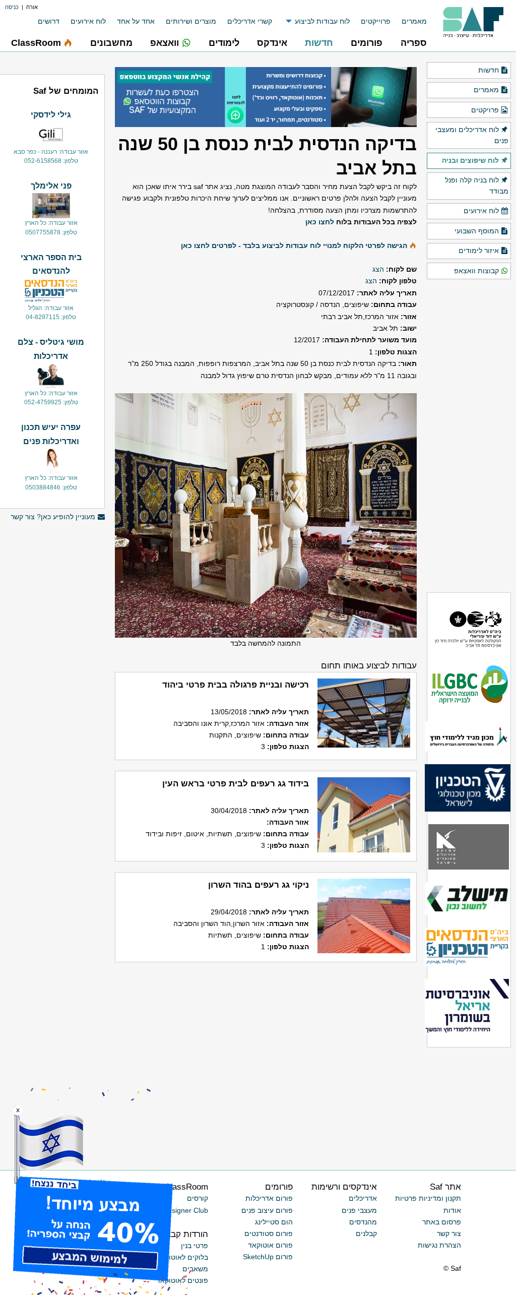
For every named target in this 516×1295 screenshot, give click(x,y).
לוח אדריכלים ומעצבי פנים (471, 135)
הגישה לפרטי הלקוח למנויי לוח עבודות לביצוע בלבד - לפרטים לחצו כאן (294, 245)
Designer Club (185, 1210)
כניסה (12, 7)
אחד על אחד (136, 21)
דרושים (48, 21)
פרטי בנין (194, 1246)
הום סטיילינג (274, 1222)
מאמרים (414, 21)
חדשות (488, 70)
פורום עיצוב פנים (267, 1210)
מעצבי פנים (359, 1210)
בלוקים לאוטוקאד (182, 1257)
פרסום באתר (441, 1222)
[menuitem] (409, 21)
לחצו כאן (319, 222)
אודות (452, 1210)
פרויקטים (485, 110)
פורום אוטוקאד (270, 1245)
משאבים (195, 1269)
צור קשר (449, 1233)
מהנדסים (363, 1222)
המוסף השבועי (477, 231)
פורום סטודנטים (268, 1233)
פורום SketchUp (268, 1257)
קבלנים (366, 1233)
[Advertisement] (51, 991)
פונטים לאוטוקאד (182, 1280)
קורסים (197, 1198)
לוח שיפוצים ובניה (470, 160)
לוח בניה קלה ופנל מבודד (476, 185)
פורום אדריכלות (269, 1198)
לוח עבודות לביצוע (322, 21)
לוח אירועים (88, 21)
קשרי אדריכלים (249, 21)
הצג (378, 269)
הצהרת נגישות (439, 1245)
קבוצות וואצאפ (476, 271)
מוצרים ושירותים (191, 21)
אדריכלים (363, 1198)
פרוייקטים (376, 21)
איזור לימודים (479, 250)
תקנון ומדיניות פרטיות (428, 1198)
